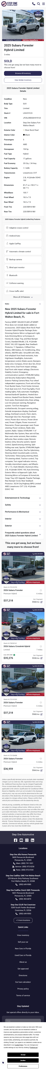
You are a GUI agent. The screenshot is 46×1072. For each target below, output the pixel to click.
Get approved (23, 969)
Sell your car (23, 942)
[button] (33, 3)
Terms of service (23, 995)
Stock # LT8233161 (10, 643)
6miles (39, 594)
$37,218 (8, 600)
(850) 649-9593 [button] (25, 914)
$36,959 (8, 768)
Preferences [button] (33, 1047)
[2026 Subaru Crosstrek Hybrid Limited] (23, 624)
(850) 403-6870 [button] (25, 899)
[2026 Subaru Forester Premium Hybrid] (23, 568)
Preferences (23, 1066)
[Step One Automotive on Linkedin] (31, 840)
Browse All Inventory (23, 73)
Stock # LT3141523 (10, 699)
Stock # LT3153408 (10, 755)
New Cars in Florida (23, 948)
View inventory (23, 935)
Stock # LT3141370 (10, 587)
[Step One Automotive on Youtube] (20, 840)
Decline (23, 1060)
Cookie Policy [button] (19, 1045)
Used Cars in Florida (23, 955)
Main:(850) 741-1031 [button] (24, 863)
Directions (23, 975)
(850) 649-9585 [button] (25, 884)
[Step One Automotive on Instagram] (26, 840)
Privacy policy (23, 989)
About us (23, 962)
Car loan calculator (23, 982)
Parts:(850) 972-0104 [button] (24, 870)
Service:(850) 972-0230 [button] (24, 866)
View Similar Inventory (23, 80)
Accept (23, 1055)
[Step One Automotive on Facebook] (14, 840)
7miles (39, 650)
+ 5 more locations (23, 920)
